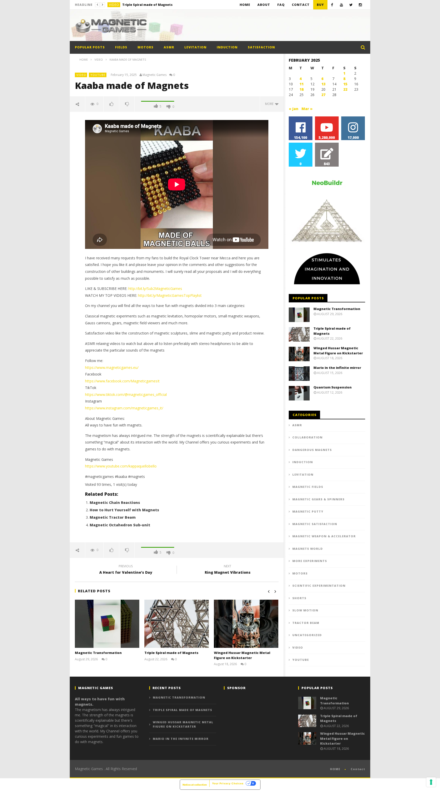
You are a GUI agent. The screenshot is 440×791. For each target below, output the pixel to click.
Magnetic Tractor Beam (113, 517)
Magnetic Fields (307, 487)
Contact (301, 5)
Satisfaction (261, 47)
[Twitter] (351, 4)
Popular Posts (90, 47)
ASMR (169, 47)
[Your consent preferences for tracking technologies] (431, 782)
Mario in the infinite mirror (337, 367)
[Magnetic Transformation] (107, 624)
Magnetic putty (307, 511)
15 (345, 84)
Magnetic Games (155, 75)
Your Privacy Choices (228, 783)
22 (345, 89)
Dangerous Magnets (312, 450)
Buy (320, 5)
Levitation (195, 47)
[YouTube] (341, 4)
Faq (281, 5)
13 (323, 84)
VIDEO (114, 5)
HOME (335, 769)
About (263, 5)
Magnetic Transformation (98, 652)
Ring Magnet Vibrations (228, 570)
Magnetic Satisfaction (314, 524)
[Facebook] (332, 4)
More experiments (309, 561)
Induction (227, 47)
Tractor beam (305, 623)
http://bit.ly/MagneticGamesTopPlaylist (170, 295)
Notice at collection (195, 784)
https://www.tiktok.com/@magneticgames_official (126, 394)
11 (301, 84)
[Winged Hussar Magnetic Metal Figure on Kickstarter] (246, 624)
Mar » (307, 108)
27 (323, 94)
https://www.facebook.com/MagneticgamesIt (122, 381)
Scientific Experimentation (319, 585)
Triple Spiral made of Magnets (171, 652)
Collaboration (307, 437)
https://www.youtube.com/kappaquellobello (121, 466)
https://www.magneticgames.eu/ (112, 367)
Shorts (299, 598)
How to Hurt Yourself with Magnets (124, 509)
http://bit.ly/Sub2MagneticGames (155, 288)
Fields (121, 47)
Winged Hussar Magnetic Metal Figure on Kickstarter (160, 5)
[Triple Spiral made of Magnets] (176, 624)
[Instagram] (360, 4)
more (270, 104)
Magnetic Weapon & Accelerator (324, 536)
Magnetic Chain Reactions (115, 502)
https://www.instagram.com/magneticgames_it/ (124, 408)
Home (245, 5)
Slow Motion (305, 610)
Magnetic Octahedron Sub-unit (120, 524)
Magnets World (307, 549)
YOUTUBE (97, 75)
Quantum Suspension (332, 387)
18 (301, 89)
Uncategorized (307, 635)
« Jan (293, 108)
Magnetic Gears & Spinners (318, 499)
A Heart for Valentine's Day (125, 570)
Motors (146, 47)
